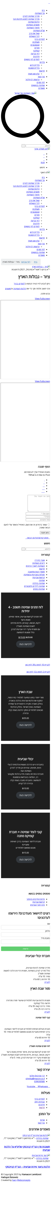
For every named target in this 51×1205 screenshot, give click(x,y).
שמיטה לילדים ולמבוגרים (34, 586)
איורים (36, 47)
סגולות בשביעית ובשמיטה (34, 574)
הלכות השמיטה (19, 288)
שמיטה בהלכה (38, 583)
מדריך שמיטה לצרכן (31, 16)
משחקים (35, 42)
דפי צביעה (35, 53)
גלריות (42, 62)
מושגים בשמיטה (32, 24)
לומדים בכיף (40, 39)
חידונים (36, 56)
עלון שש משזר (33, 73)
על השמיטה (40, 13)
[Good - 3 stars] (44, 485)
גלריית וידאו (34, 65)
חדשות (42, 70)
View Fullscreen (42, 298)
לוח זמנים (41, 82)
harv (14, 1180)
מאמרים (41, 88)
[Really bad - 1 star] (44, 479)
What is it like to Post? (39, 474)
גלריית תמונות (33, 68)
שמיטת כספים (39, 589)
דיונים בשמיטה (38, 563)
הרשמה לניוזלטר (32, 79)
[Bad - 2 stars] (44, 482)
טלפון (47, 930)
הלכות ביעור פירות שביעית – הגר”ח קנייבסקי (27, 1166)
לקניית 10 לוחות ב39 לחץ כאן (37, 664)
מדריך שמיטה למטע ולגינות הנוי (26, 19)
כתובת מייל (45, 938)
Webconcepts (23, 1180)
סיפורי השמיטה (33, 27)
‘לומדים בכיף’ (19, 283)
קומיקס (36, 50)
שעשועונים (34, 44)
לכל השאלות (34, 36)
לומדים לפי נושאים (31, 59)
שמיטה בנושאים (38, 85)
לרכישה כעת (25, 644)
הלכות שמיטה (33, 21)
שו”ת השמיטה (39, 30)
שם (48, 923)
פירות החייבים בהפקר (36, 899)
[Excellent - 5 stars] (43, 491)
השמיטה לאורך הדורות (35, 566)
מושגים (8, 288)
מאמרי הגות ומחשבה (36, 571)
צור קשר (41, 76)
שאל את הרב (34, 33)
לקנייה (47, 982)
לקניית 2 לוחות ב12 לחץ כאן (38, 671)
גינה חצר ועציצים (37, 904)
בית (43, 10)
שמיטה (42, 580)
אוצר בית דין (40, 560)
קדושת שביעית (39, 577)
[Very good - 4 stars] (43, 488)
